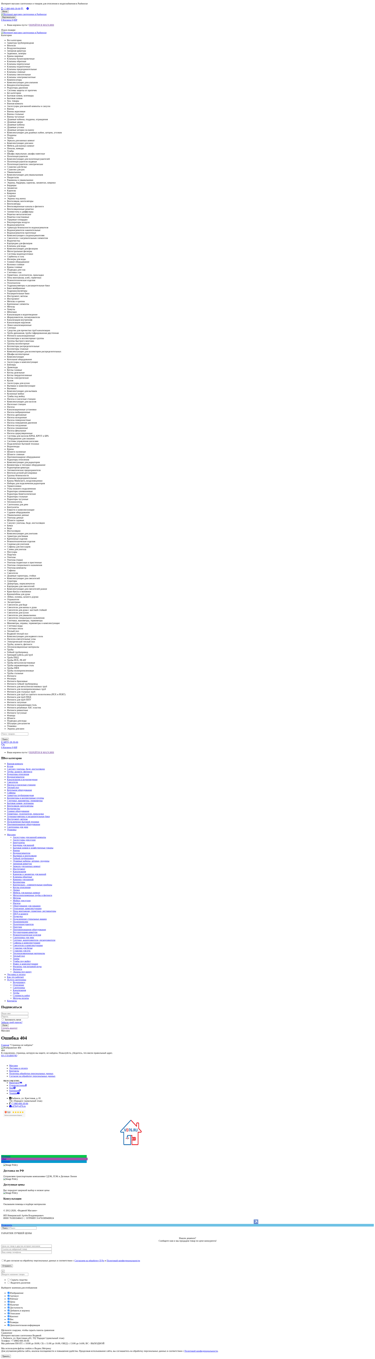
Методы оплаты (21, 998)
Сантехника (19, 987)
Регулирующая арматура (25, 932)
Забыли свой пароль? (11, 1022)
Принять (6, 1356)
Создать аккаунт (9, 1028)
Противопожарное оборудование (29, 929)
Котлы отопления (21, 887)
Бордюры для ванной (23, 845)
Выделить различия (20, 1282)
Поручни (17, 927)
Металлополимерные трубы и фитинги (32, 895)
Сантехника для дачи (23, 937)
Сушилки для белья (22, 948)
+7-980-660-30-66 (11, 8)
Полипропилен (20, 921)
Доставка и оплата (18, 1068)
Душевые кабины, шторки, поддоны (31, 861)
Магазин (13, 1065)
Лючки (16, 890)
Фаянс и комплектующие (25, 964)
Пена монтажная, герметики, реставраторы (34, 911)
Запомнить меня (13, 1019)
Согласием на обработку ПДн (89, 1260)
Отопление (18, 985)
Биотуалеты (19, 842)
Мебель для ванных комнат (26, 892)
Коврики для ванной (23, 879)
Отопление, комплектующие (27, 908)
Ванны (16, 850)
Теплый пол (19, 956)
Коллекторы (19, 882)
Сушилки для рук (21, 950)
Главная (5, 1045)
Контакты (14, 1071)
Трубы (16, 993)
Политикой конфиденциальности (123, 1260)
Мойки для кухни (22, 900)
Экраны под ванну (22, 972)
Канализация (19, 871)
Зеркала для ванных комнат (26, 866)
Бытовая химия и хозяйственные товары (33, 848)
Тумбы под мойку (22, 961)
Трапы (16, 958)
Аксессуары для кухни (24, 840)
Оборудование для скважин (27, 906)
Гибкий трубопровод (23, 858)
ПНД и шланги (20, 913)
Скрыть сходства (18, 1280)
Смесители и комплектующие (28, 945)
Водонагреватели (21, 853)
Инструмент (19, 869)
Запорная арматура (22, 863)
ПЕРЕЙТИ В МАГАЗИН (41, 25)
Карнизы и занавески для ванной (29, 874)
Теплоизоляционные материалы (29, 953)
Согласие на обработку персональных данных (32, 1076)
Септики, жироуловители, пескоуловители (34, 940)
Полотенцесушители (23, 924)
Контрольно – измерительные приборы (32, 884)
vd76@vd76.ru (19, 1106)
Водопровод (19, 982)
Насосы (17, 903)
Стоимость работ (21, 995)
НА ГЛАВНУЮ (9, 1055)
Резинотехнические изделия (27, 935)
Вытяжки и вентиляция (24, 855)
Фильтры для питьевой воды (27, 966)
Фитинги (17, 969)
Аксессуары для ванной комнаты (29, 837)
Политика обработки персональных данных (31, 1073)
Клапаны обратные (22, 877)
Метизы (17, 898)
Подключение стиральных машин (30, 919)
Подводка (18, 916)
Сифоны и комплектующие (26, 943)
